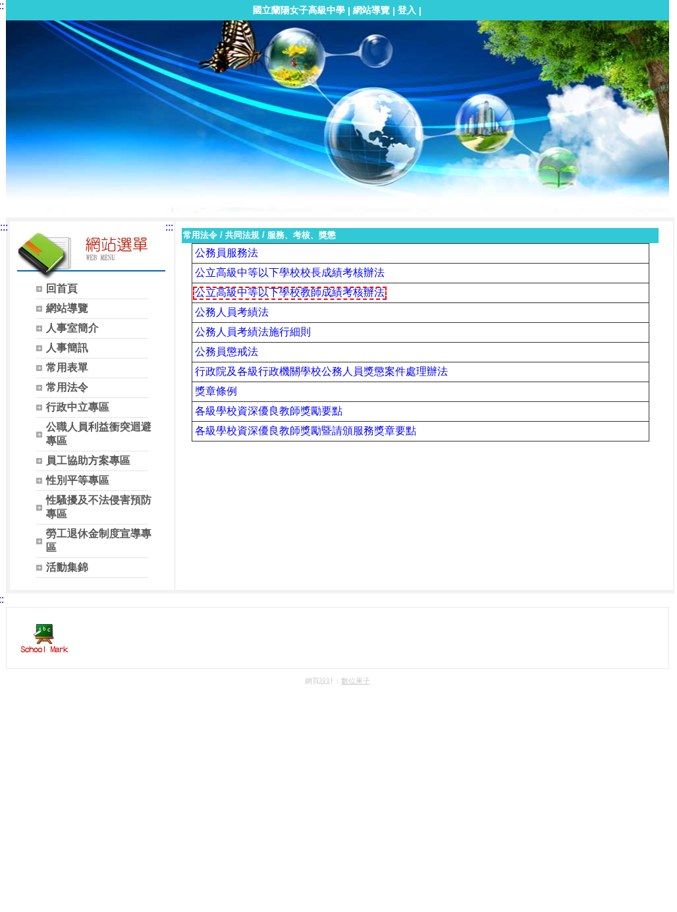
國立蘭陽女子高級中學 (299, 10)
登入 (407, 10)
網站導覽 (371, 10)
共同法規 (242, 235)
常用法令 (200, 235)
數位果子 (355, 681)
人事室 (29, 43)
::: (4, 227)
